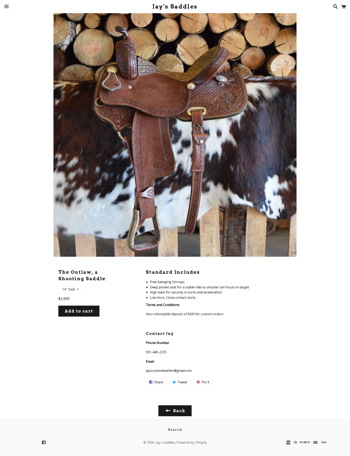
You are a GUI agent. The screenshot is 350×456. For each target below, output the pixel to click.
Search (175, 430)
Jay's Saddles (175, 6)
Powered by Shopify (192, 442)
